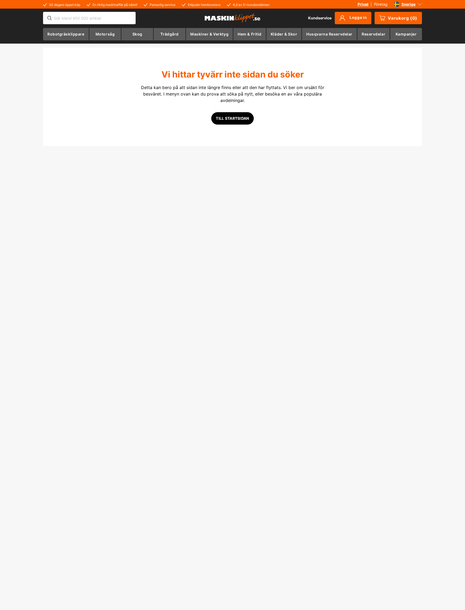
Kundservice (320, 18)
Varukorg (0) (402, 18)
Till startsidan (232, 118)
